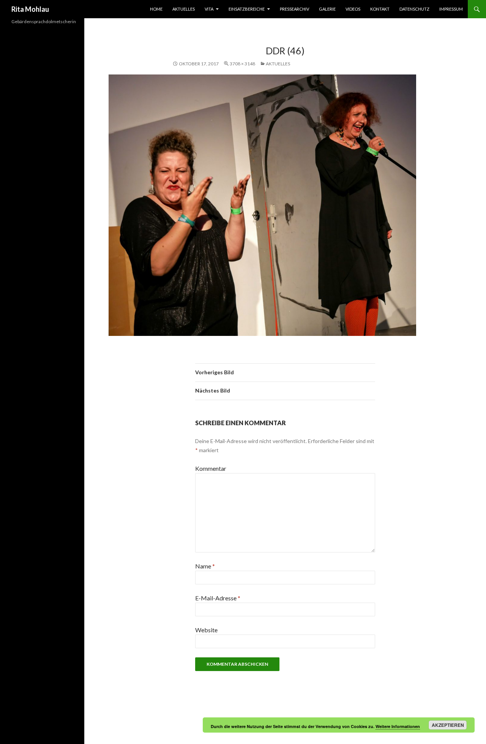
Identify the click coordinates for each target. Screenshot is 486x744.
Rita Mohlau (30, 9)
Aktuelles (183, 8)
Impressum (451, 8)
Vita (209, 8)
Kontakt (380, 8)
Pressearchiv (294, 8)
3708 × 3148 (242, 63)
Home (156, 8)
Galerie (327, 8)
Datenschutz (414, 8)
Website (206, 629)
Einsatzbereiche (247, 8)
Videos (353, 8)
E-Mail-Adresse (217, 598)
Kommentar (210, 468)
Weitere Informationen (398, 726)
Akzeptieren (448, 725)
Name (205, 566)
